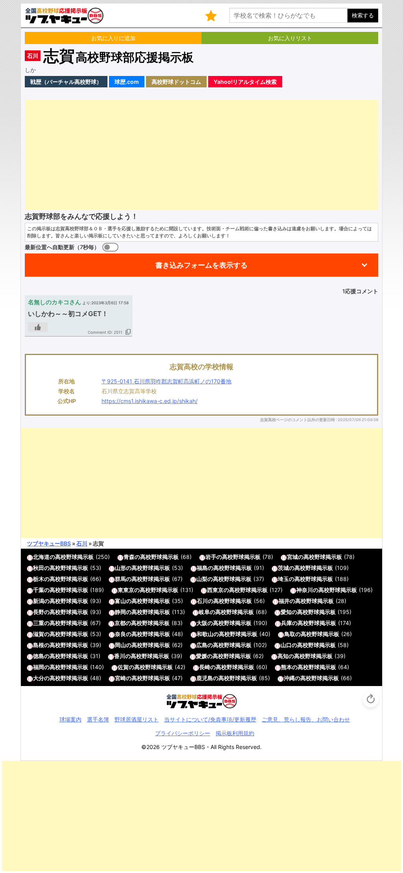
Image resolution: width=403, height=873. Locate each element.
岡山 (120, 645)
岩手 (210, 556)
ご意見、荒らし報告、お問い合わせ (306, 719)
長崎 (204, 667)
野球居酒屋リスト (137, 719)
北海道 (41, 556)
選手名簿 (98, 719)
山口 (286, 645)
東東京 (126, 589)
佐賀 (123, 667)
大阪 (201, 623)
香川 (119, 656)
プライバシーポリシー (182, 733)
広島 (201, 645)
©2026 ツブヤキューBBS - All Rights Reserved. (201, 747)
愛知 (286, 612)
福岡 (38, 667)
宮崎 (120, 678)
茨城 (283, 567)
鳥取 (289, 634)
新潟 (38, 600)
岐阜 (204, 612)
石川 (32, 55)
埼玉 (283, 578)
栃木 (38, 578)
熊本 (286, 667)
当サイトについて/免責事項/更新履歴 (210, 719)
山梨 (201, 578)
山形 (120, 567)
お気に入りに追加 (113, 38)
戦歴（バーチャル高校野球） (66, 81)
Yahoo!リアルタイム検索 (245, 81)
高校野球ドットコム (176, 81)
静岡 (120, 612)
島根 (38, 645)
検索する (363, 15)
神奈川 (304, 589)
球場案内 (70, 719)
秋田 (38, 567)
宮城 (292, 556)
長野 (38, 612)
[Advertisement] (201, 155)
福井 (284, 600)
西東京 (215, 589)
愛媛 (201, 656)
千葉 (38, 589)
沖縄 (289, 678)
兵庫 (286, 623)
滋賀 (38, 634)
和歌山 (205, 634)
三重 (38, 623)
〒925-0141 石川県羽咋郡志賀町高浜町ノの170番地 (166, 381)
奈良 (120, 634)
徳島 (38, 656)
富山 (120, 600)
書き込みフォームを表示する (201, 265)
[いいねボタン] (38, 327)
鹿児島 (204, 678)
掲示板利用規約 (235, 733)
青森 (129, 556)
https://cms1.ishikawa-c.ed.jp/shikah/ (150, 401)
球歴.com (127, 81)
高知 (282, 656)
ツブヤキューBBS (49, 543)
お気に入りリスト (290, 38)
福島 (202, 567)
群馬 (120, 578)
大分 (38, 678)
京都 (120, 623)
